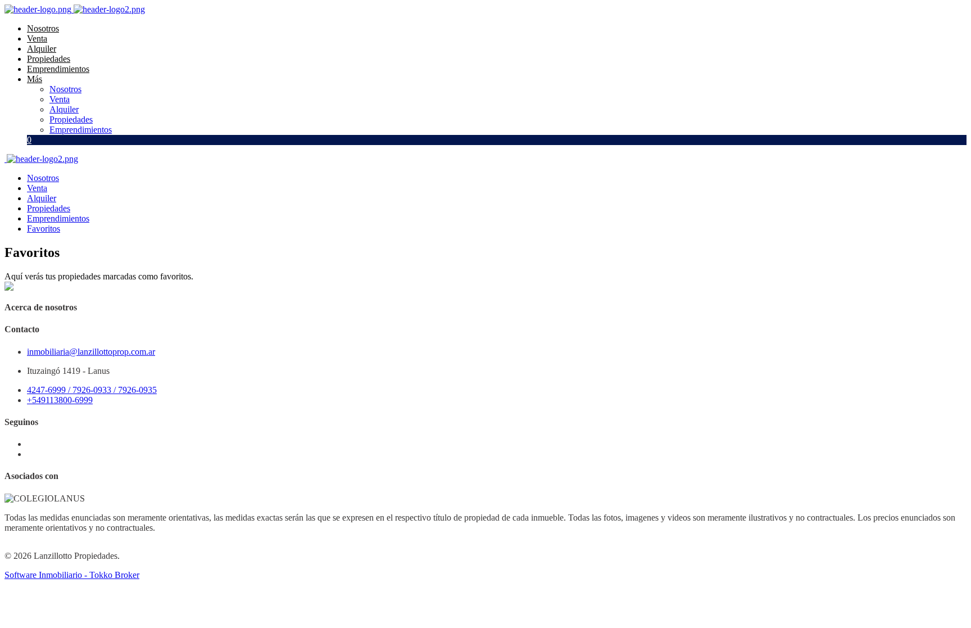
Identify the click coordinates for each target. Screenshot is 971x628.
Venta (37, 38)
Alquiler (41, 48)
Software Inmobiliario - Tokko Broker (71, 575)
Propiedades (48, 59)
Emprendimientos (58, 69)
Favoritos (43, 228)
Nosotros (43, 28)
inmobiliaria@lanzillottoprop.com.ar (91, 351)
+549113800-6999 (60, 400)
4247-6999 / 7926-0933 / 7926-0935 (92, 390)
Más (34, 79)
